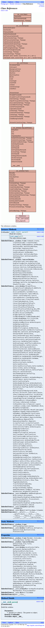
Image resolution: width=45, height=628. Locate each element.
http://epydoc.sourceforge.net (35, 625)
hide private (41, 3)
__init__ (13, 232)
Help (17, 2)
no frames (41, 6)
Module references (15, 4)
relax (42, 2)
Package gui (4, 4)
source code (4, 10)
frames (41, 5)
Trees (4, 2)
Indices (10, 2)
